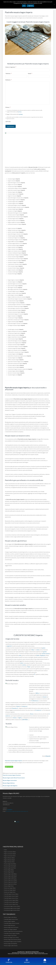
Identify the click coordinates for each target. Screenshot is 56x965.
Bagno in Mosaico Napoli (9, 859)
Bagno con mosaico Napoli (10, 853)
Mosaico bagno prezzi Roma (10, 884)
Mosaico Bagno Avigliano (9, 921)
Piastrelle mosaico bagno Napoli (11, 902)
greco (43, 648)
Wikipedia (47, 756)
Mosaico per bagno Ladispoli (10, 929)
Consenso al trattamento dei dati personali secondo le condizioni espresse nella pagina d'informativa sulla (24, 111)
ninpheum (42, 655)
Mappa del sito (37, 952)
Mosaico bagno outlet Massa (10, 917)
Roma (31, 714)
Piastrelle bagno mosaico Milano (11, 894)
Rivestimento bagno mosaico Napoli (12, 908)
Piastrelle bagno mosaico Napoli (11, 896)
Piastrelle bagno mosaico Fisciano (11, 923)
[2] (34, 674)
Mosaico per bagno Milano (10, 888)
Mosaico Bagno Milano (9, 870)
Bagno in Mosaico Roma (9, 861)
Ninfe (37, 655)
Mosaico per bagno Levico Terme (11, 937)
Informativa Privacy (16, 952)
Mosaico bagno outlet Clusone (10, 945)
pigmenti (9, 646)
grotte (45, 651)
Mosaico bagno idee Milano (10, 863)
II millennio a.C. (35, 700)
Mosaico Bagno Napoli (9, 872)
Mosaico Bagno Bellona (9, 783)
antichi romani (45, 653)
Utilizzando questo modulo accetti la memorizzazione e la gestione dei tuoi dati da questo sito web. (25, 117)
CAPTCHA (7, 121)
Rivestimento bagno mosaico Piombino (12, 941)
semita (24, 665)
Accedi (42, 952)
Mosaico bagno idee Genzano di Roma (12, 939)
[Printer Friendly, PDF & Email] (9, 766)
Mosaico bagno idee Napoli (10, 866)
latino (37, 650)
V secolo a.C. (25, 706)
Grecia (18, 706)
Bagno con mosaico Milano (10, 851)
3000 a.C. (38, 693)
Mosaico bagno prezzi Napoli (10, 882)
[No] (54, 4)
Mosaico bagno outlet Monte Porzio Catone (14, 778)
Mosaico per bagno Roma (9, 892)
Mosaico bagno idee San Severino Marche (13, 931)
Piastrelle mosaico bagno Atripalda (11, 933)
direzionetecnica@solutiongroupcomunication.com (17, 811)
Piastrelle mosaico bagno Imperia (13, 760)
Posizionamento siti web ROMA (27, 953)
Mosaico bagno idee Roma (10, 868)
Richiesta (8, 80)
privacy (20, 111)
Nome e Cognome (10, 67)
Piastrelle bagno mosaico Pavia (11, 919)
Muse (33, 650)
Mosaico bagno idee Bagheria (10, 785)
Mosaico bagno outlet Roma (10, 878)
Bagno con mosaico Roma (9, 855)
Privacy (7, 107)
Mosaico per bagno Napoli (10, 890)
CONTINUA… (25, 719)
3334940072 (9, 809)
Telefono (8, 73)
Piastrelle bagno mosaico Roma (11, 898)
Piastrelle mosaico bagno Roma (11, 904)
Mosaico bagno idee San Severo (11, 927)
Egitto (20, 717)
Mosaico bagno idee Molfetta (10, 943)
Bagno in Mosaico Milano (9, 857)
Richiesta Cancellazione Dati (27, 952)
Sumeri (45, 697)
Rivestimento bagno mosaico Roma (12, 910)
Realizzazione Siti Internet (13, 953)
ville (20, 655)
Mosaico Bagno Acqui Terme (10, 935)
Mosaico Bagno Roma (9, 886)
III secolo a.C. (38, 710)
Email (30, 73)
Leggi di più (30, 5)
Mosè (28, 667)
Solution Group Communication (41, 953)
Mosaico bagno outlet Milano (10, 874)
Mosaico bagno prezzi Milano (10, 880)
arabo (21, 663)
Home (5, 849)
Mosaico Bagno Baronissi (9, 925)
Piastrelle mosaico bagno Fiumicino (12, 775)
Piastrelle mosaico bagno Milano (11, 900)
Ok (23, 5)
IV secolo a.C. (15, 708)
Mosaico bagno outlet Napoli (10, 876)
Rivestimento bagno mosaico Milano (12, 906)
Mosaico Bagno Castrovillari (10, 780)
